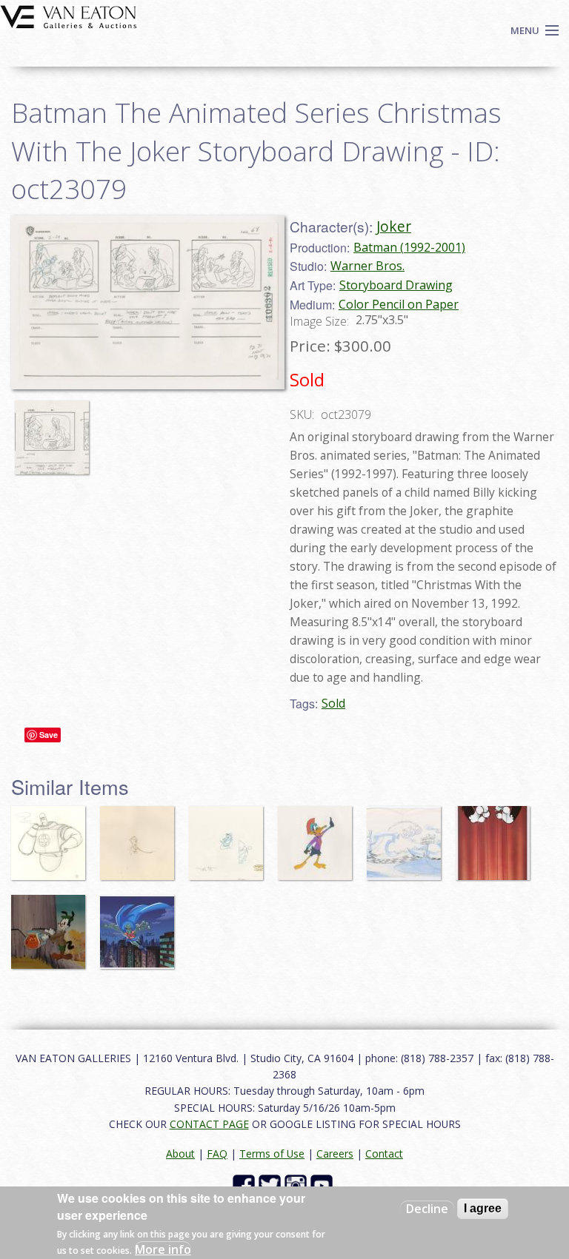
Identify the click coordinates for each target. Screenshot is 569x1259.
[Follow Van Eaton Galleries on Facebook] (246, 1185)
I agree (483, 1208)
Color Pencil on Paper (399, 304)
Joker (393, 226)
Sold (333, 703)
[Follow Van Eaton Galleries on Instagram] (297, 1185)
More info (163, 1249)
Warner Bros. (367, 266)
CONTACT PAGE (209, 1124)
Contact (384, 1153)
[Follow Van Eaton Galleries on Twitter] (271, 1185)
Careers (334, 1153)
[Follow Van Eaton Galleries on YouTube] (323, 1185)
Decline (427, 1209)
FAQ (217, 1153)
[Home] (68, 15)
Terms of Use (272, 1153)
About (180, 1153)
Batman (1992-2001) (409, 247)
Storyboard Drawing (396, 285)
